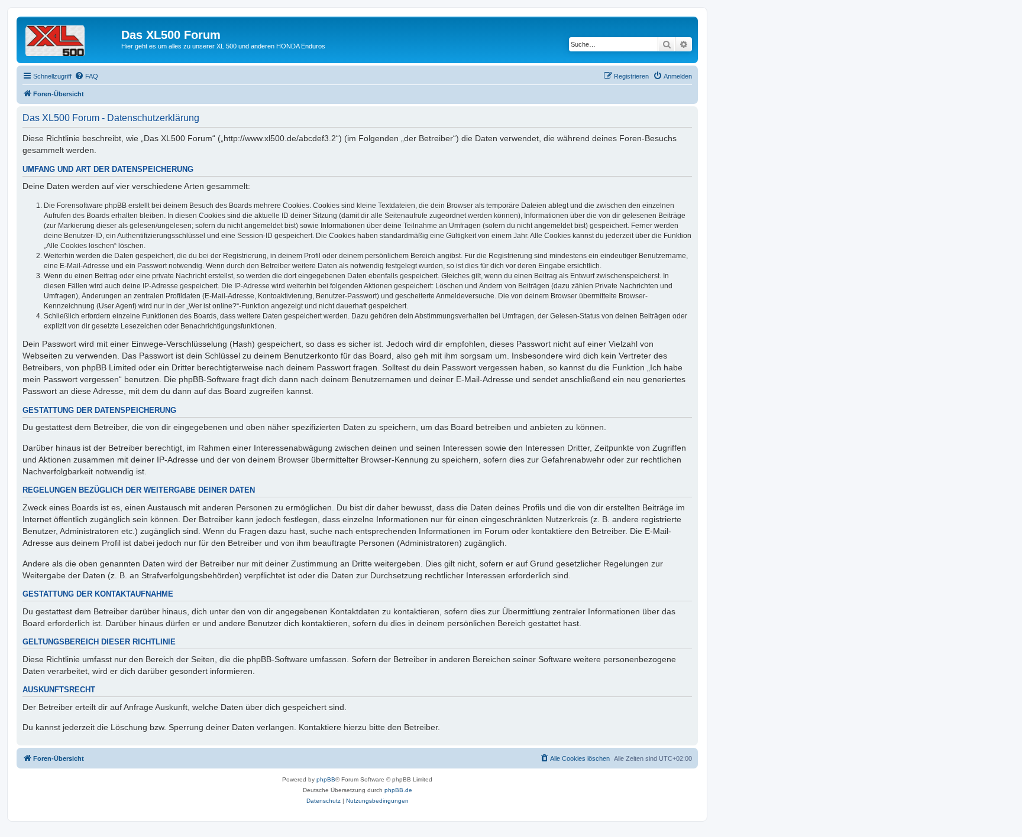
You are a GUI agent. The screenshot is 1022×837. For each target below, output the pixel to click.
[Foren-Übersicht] (70, 38)
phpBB (325, 779)
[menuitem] (86, 76)
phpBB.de (398, 790)
